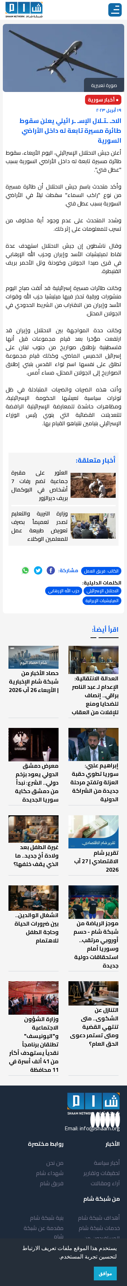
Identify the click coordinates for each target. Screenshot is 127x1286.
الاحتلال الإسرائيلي (102, 591)
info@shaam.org (100, 1128)
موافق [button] (105, 1273)
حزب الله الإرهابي (63, 591)
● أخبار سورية (103, 99)
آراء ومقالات (105, 1183)
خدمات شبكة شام (99, 1228)
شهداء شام (50, 1173)
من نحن (55, 1162)
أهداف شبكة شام (99, 1217)
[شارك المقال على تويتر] (38, 570)
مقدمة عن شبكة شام (44, 1232)
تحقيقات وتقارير (102, 1173)
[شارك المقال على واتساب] (25, 570)
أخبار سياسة (107, 1162)
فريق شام (52, 1183)
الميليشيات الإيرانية (102, 600)
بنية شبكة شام (47, 1217)
